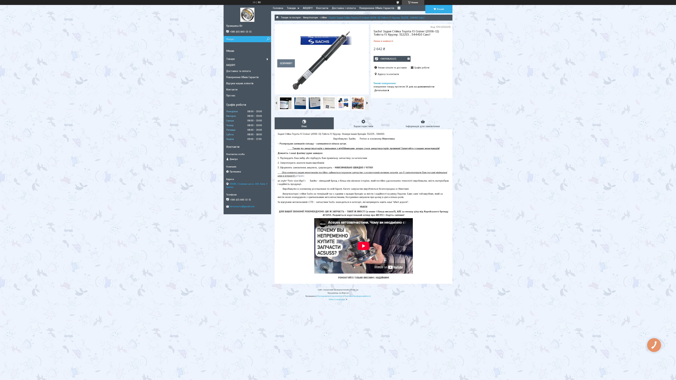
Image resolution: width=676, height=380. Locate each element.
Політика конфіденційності (357, 296)
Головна (278, 8)
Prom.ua (354, 290)
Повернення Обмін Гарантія (376, 8)
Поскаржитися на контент (330, 296)
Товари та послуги (291, 17)
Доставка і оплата (344, 8)
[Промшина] (247, 15)
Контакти (322, 8)
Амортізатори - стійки (315, 17)
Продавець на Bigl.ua (338, 293)
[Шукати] (268, 39)
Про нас (230, 95)
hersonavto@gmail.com (242, 206)
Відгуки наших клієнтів (240, 83)
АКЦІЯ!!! (308, 8)
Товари (291, 8)
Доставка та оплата (238, 71)
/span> (300, 175)
